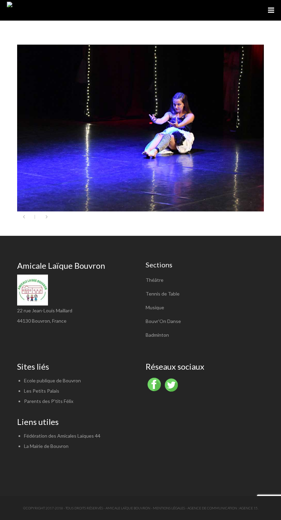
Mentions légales (169, 508)
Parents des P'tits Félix (48, 401)
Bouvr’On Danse (163, 321)
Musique (155, 307)
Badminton (157, 335)
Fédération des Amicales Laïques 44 (62, 436)
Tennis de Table (163, 294)
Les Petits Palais (41, 391)
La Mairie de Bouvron (46, 446)
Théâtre (154, 280)
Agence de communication (212, 508)
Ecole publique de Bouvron (52, 380)
